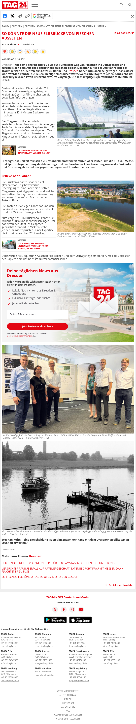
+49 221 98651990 (111, 660)
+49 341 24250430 (111, 643)
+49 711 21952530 (43, 660)
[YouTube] (81, 610)
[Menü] (34, 5)
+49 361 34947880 (9, 660)
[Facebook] (64, 610)
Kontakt (68, 699)
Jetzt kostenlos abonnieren (37, 326)
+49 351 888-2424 (77, 643)
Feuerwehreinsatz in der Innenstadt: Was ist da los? (33, 151)
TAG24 (5, 26)
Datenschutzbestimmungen (20, 335)
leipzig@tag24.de (111, 646)
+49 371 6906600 (43, 643)
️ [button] (4, 51)
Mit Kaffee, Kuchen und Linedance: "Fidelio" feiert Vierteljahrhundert (32, 246)
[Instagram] (72, 610)
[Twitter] (55, 610)
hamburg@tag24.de (10, 680)
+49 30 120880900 (9, 643)
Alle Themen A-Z (68, 695)
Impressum (68, 703)
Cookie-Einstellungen (68, 719)
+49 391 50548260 (77, 677)
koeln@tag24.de (110, 663)
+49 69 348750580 (77, 660)
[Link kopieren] (27, 16)
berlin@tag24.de (8, 646)
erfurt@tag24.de (8, 663)
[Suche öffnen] (121, 5)
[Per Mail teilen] (20, 16)
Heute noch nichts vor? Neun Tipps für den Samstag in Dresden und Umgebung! (58, 563)
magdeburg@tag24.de (79, 680)
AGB (68, 711)
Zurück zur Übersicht (121, 585)
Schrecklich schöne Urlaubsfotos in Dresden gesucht (41, 577)
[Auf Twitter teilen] (12, 16)
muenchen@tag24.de (45, 675)
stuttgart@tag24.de (44, 663)
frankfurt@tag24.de (78, 663)
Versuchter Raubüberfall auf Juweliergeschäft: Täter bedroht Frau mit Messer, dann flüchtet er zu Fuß (63, 570)
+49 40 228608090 (9, 677)
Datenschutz (68, 707)
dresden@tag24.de (77, 646)
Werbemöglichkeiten (68, 691)
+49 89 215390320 (43, 671)
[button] (130, 5)
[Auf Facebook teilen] (5, 16)
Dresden (17, 26)
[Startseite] (15, 5)
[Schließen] (132, 16)
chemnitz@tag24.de (44, 646)
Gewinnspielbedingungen (68, 715)
